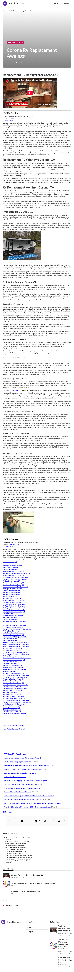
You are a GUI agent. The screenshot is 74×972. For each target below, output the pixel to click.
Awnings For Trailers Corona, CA (13, 696)
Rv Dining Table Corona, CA (12, 598)
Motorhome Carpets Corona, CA (13, 615)
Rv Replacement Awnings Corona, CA (15, 637)
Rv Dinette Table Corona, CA (12, 665)
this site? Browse (13, 390)
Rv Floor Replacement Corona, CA (14, 604)
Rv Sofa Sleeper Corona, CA (12, 638)
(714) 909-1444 (9, 118)
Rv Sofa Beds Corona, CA (11, 567)
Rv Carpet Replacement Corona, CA (14, 608)
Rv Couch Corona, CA (10, 614)
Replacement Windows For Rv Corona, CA (17, 629)
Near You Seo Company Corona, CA (14, 729)
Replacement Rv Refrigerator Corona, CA (16, 573)
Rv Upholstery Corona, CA (15, 853)
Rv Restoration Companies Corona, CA (15, 577)
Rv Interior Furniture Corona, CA (13, 571)
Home (56, 3)
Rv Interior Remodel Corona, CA (13, 590)
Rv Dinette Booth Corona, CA (12, 648)
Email (63, 821)
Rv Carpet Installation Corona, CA (14, 612)
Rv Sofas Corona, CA (9, 656)
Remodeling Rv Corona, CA (12, 602)
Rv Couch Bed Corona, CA (11, 581)
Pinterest (51, 821)
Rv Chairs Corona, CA (10, 562)
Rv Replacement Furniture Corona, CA (15, 587)
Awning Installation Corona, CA (13, 565)
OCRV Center (8, 120)
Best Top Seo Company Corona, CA (14, 725)
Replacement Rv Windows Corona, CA (15, 579)
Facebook (28, 821)
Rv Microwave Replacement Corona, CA (16, 644)
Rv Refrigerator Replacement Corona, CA (16, 642)
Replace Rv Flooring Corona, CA (13, 583)
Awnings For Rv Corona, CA (12, 569)
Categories (66, 3)
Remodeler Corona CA (15, 42)
